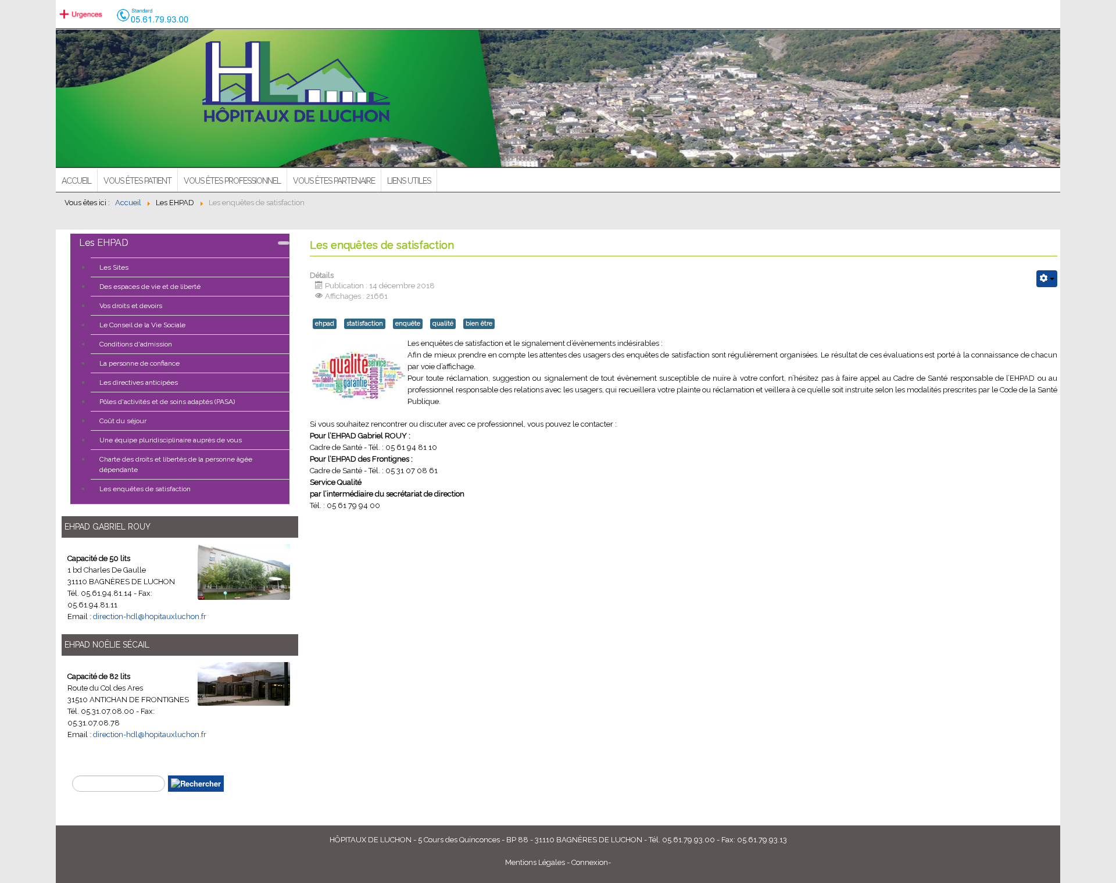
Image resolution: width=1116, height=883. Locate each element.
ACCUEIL (76, 180)
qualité (442, 323)
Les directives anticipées (138, 382)
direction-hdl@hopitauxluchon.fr (149, 616)
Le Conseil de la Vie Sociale (142, 325)
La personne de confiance (139, 363)
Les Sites (113, 267)
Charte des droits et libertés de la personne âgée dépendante (175, 464)
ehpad (324, 323)
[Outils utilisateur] (1046, 278)
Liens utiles (409, 180)
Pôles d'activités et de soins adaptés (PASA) (167, 402)
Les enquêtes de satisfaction (145, 489)
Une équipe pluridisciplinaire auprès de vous (170, 440)
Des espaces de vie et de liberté (150, 287)
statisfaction (364, 323)
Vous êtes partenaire (334, 180)
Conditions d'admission (135, 344)
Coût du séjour (122, 421)
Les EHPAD (103, 242)
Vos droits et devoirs (130, 306)
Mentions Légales (535, 862)
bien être (479, 323)
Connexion (589, 862)
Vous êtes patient (137, 180)
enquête (407, 323)
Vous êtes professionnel (232, 180)
